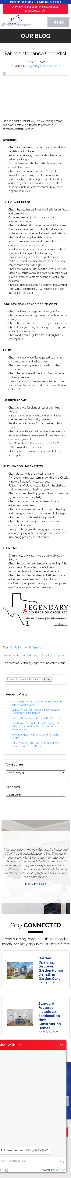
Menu (59, 23)
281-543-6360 (52, 2)
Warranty (20, 7)
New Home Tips (51, 655)
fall (11, 647)
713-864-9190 (24, 2)
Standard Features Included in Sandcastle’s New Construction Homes (36, 711)
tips (64, 655)
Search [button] (47, 679)
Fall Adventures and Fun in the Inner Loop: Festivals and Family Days (35, 745)
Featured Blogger (31, 655)
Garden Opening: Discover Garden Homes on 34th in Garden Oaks (51, 968)
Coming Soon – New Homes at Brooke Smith (36, 718)
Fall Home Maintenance (28, 647)
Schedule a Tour (36, 11)
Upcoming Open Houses (45, 7)
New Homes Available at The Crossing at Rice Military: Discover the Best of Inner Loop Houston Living (37, 726)
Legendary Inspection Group (43, 66)
